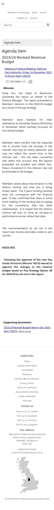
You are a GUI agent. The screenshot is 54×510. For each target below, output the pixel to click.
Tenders (19, 378)
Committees (27, 370)
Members (27, 374)
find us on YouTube (27, 420)
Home (27, 361)
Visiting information (27, 365)
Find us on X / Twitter (27, 411)
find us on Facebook (27, 415)
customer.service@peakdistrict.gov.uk (27, 452)
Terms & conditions (27, 387)
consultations (32, 378)
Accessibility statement (27, 391)
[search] (48, 25)
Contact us (22, 18)
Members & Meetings (18, 12)
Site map (27, 400)
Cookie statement (27, 396)
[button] (16, 81)
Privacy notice (27, 383)
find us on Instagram (27, 424)
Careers (34, 18)
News (34, 12)
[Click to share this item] (30, 81)
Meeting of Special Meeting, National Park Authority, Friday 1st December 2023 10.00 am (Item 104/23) (28, 72)
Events (43, 12)
